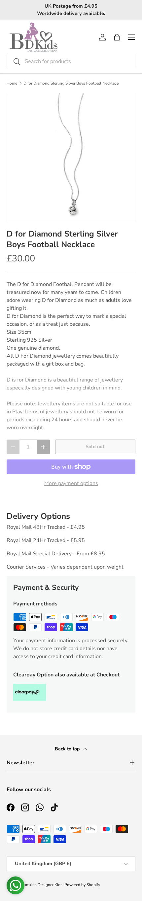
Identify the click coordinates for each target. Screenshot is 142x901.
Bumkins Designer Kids (41, 884)
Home (12, 83)
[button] (117, 37)
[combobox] (71, 61)
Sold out (95, 446)
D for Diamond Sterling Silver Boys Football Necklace (71, 83)
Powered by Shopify (82, 884)
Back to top (68, 749)
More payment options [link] (71, 483)
